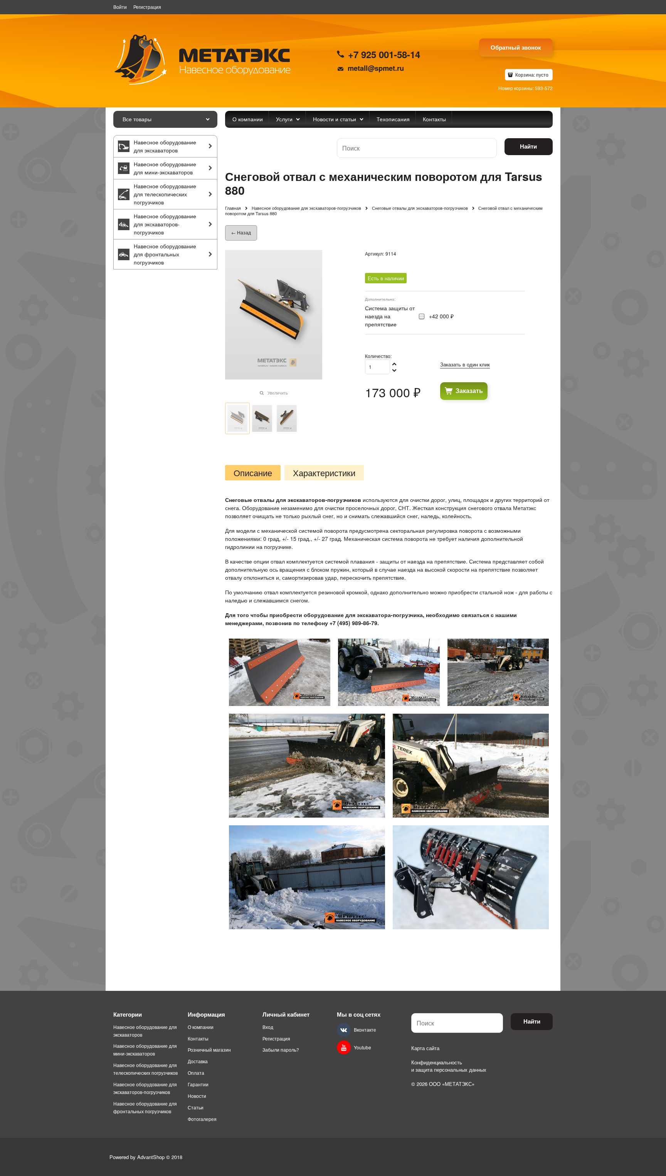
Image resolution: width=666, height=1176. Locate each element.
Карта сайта (425, 1048)
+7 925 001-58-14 (384, 54)
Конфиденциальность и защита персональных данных (448, 1066)
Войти (120, 6)
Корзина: (531, 74)
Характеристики (324, 472)
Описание (253, 472)
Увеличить (277, 393)
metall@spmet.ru (376, 68)
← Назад (241, 232)
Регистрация (147, 6)
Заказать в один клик (465, 364)
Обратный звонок (516, 47)
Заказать (469, 390)
